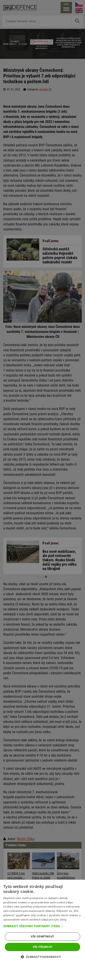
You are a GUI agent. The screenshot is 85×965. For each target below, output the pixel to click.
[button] (42, 926)
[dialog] (42, 922)
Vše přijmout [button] (43, 947)
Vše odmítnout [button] (42, 936)
